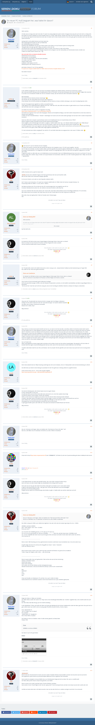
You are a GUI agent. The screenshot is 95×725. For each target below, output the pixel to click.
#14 (91, 478)
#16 (91, 595)
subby (34, 133)
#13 (91, 452)
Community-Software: (47, 722)
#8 (91, 298)
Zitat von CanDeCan (29, 273)
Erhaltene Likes (7, 44)
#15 (91, 510)
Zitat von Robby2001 (29, 217)
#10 (91, 362)
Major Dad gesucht (33, 468)
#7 (91, 265)
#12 (91, 426)
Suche (56, 252)
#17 (91, 670)
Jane (27, 469)
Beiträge (6, 47)
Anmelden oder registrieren (82, 1)
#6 (91, 238)
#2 (91, 87)
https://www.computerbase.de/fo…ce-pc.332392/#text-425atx (35, 111)
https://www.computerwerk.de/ (38, 455)
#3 (91, 143)
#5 (91, 212)
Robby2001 (10, 22)
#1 (91, 28)
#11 (91, 388)
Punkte (5, 45)
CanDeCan (35, 255)
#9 (91, 326)
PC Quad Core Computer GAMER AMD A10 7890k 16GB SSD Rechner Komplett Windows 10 (42, 68)
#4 (91, 169)
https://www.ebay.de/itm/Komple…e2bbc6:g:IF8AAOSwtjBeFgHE (36, 372)
